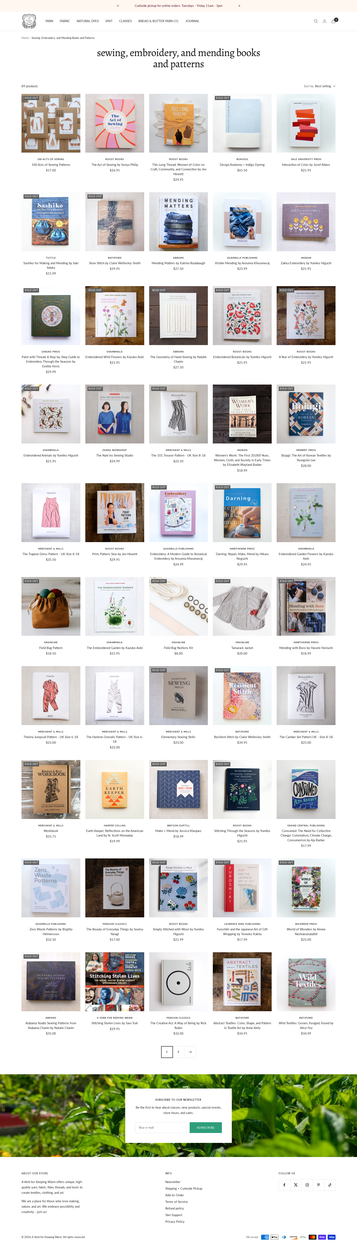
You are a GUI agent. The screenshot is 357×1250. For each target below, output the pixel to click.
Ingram (306, 257)
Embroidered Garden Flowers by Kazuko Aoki (306, 556)
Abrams (178, 257)
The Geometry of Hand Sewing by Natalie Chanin (178, 359)
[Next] (190, 1052)
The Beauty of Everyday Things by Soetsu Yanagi (114, 931)
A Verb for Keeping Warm (115, 1017)
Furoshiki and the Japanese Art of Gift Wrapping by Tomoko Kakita (242, 931)
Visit (109, 21)
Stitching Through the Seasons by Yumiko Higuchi (242, 833)
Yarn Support (173, 1215)
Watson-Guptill (178, 825)
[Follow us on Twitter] (295, 1185)
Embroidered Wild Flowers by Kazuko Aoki (114, 357)
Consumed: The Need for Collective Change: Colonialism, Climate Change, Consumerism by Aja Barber (306, 835)
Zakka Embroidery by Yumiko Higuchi (306, 263)
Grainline (51, 642)
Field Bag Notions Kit (178, 648)
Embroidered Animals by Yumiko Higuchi (51, 455)
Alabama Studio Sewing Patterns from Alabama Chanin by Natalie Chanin (50, 1025)
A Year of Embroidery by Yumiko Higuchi (306, 357)
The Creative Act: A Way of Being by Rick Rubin (178, 1025)
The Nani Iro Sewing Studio (114, 455)
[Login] (324, 21)
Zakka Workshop (114, 450)
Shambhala (115, 351)
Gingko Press (51, 351)
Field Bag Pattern (50, 648)
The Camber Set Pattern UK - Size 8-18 (306, 737)
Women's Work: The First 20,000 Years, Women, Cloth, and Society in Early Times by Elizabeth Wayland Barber (242, 459)
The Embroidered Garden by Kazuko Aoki (115, 648)
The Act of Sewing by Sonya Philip (115, 164)
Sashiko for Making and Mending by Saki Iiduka (51, 265)
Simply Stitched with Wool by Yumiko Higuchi (178, 931)
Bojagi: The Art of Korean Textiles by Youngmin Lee (306, 457)
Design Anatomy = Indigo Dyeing (242, 164)
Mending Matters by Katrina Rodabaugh (178, 263)
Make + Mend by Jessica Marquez (178, 831)
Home (25, 37)
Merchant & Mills (178, 450)
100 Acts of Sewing (50, 159)
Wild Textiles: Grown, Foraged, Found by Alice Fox (306, 1025)
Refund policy (174, 1208)
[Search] (316, 21)
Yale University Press (306, 159)
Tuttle (51, 257)
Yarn (49, 21)
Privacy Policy (174, 1221)
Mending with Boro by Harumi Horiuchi (306, 648)
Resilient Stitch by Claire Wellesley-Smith (242, 737)
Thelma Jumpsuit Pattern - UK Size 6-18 (51, 737)
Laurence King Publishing (242, 924)
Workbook (51, 831)
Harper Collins (115, 825)
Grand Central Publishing (306, 825)
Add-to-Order (174, 1195)
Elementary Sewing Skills (178, 737)
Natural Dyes (88, 21)
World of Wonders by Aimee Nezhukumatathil (306, 931)
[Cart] (333, 21)
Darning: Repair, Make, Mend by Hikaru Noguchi (242, 556)
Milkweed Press (306, 924)
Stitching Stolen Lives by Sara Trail (115, 1023)
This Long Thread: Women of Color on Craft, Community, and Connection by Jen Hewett (178, 169)
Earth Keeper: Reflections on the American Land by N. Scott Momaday (114, 833)
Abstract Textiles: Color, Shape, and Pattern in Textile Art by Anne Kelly (242, 1025)
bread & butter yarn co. (158, 21)
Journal (192, 21)
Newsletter (172, 1182)
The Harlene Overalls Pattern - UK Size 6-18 (114, 739)
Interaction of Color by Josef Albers (306, 164)
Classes (125, 21)
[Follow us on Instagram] (307, 1185)
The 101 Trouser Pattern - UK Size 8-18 (178, 455)
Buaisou (242, 159)
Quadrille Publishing (242, 257)
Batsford (114, 257)
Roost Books (114, 159)
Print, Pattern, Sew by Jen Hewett (114, 554)
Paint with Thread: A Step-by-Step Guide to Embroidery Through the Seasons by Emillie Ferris (51, 361)
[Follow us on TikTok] (330, 1185)
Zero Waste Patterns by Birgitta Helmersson (51, 931)
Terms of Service (176, 1201)
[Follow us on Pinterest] (318, 1185)
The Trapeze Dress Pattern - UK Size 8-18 (51, 554)
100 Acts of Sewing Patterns (51, 164)
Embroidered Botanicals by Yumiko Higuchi (242, 357)
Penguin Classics (115, 924)
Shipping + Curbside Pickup (183, 1188)
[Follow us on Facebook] (284, 1185)
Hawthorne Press (242, 548)
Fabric (65, 21)
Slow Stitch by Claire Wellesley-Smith (114, 263)
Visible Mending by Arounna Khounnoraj (242, 263)
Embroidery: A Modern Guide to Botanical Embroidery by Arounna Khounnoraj (178, 556)
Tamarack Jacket (242, 648)
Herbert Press (306, 450)
